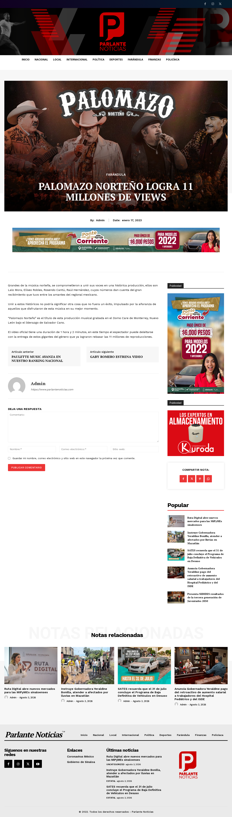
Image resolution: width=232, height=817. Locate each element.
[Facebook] (205, 4)
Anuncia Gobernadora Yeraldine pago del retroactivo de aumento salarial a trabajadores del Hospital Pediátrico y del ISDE (203, 577)
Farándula (116, 174)
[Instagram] (213, 4)
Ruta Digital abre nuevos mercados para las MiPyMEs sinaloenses (204, 521)
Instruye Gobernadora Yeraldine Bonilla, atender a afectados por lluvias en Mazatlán (204, 538)
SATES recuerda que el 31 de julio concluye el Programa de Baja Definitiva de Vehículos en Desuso (205, 556)
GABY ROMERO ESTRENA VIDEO (116, 357)
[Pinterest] (200, 478)
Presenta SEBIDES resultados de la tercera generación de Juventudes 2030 (205, 597)
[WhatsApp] (208, 478)
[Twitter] (220, 4)
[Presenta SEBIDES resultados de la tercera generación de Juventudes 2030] (175, 597)
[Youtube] (38, 764)
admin (100, 220)
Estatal (111, 781)
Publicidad (175, 402)
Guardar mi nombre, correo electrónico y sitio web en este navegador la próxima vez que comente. (74, 458)
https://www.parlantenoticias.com (52, 389)
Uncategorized (115, 764)
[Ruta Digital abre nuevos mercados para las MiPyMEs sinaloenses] (175, 521)
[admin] (16, 386)
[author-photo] (6, 697)
